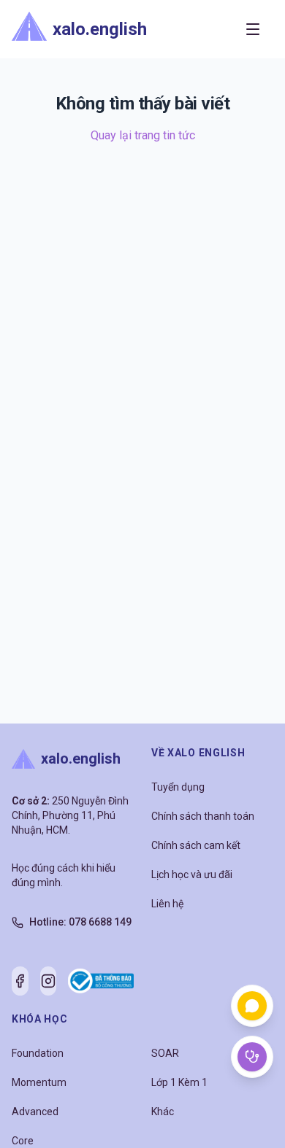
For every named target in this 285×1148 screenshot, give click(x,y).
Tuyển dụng (178, 787)
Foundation (38, 1053)
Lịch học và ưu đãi (191, 874)
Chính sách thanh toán (202, 816)
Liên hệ (167, 904)
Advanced (35, 1111)
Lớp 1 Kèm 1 (179, 1082)
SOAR (165, 1053)
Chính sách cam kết (195, 845)
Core (23, 1141)
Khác (162, 1111)
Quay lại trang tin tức (143, 135)
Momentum (39, 1082)
